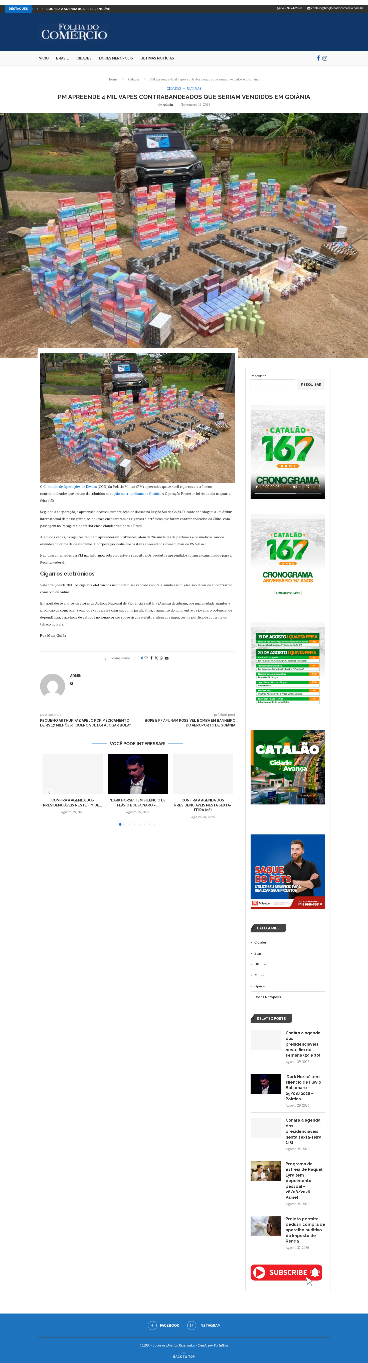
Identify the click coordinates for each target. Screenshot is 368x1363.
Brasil (62, 58)
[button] (38, 9)
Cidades (84, 58)
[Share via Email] (166, 658)
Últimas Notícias (157, 58)
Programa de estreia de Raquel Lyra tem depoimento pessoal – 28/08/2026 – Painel (304, 1181)
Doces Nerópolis (116, 58)
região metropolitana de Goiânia (135, 493)
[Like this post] (146, 658)
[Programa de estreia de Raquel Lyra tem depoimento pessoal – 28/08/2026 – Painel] (266, 1171)
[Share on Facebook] (151, 658)
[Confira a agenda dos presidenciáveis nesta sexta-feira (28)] (203, 774)
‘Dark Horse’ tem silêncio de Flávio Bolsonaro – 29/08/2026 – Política (303, 1088)
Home (113, 79)
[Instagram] (324, 58)
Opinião (260, 986)
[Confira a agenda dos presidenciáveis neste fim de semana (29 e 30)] (73, 774)
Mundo (259, 975)
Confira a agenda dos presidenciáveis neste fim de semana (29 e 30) (303, 1044)
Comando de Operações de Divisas (70, 486)
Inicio (43, 58)
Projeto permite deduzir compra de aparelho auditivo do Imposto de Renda (305, 1230)
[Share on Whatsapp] (161, 658)
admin (168, 104)
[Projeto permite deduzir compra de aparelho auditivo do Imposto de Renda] (266, 1226)
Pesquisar (258, 375)
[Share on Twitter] (156, 658)
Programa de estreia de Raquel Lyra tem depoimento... (94, 9)
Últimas (260, 964)
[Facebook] (318, 58)
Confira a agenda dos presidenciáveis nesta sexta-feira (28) (202, 805)
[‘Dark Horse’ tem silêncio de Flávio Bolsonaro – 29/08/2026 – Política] (138, 774)
